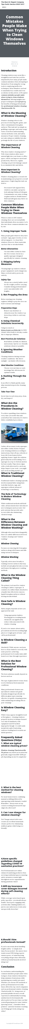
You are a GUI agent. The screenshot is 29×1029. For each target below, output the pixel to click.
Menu (3, 7)
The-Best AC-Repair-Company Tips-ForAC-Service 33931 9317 (12, 3)
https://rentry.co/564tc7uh (10, 330)
